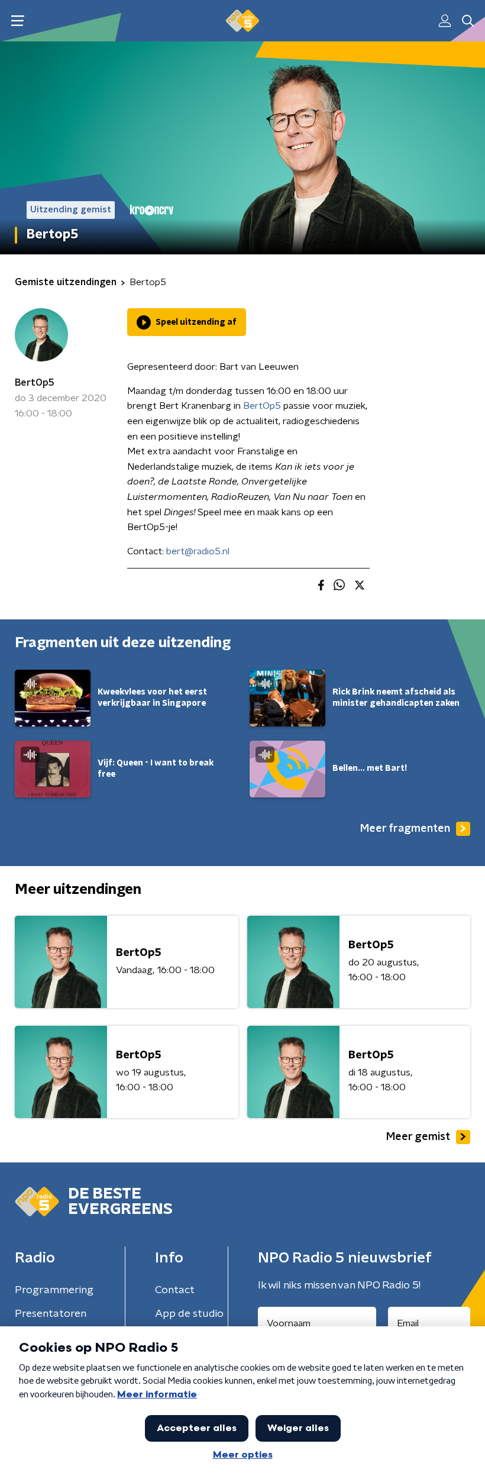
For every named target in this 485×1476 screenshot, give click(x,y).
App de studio (189, 1314)
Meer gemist (418, 1137)
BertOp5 (34, 382)
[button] (17, 21)
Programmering (54, 1290)
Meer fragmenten (405, 828)
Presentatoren (50, 1314)
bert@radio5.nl (197, 551)
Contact (175, 1290)
